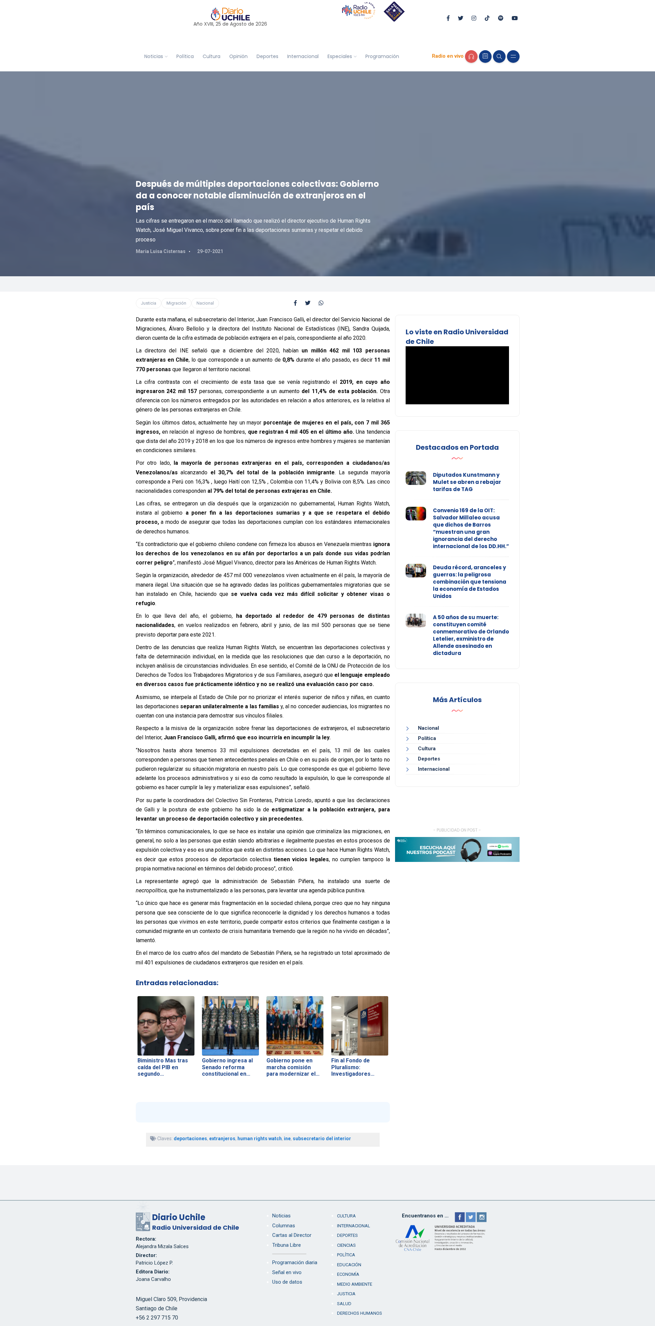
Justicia (148, 303)
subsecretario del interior (322, 1138)
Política (185, 56)
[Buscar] (499, 56)
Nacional (205, 303)
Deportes (267, 56)
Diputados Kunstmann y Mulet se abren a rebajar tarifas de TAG (467, 482)
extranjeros (222, 1138)
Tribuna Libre (286, 1245)
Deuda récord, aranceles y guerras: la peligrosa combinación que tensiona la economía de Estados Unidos (469, 582)
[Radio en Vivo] (471, 56)
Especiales (340, 56)
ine (287, 1138)
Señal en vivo (287, 1272)
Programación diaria (294, 1262)
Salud (344, 1303)
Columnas (283, 1226)
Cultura (211, 56)
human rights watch (259, 1138)
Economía (348, 1274)
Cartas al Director (291, 1235)
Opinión (238, 56)
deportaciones (190, 1138)
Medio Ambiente (354, 1284)
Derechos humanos (359, 1313)
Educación (349, 1264)
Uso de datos (287, 1282)
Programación (382, 56)
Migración (176, 303)
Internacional (303, 56)
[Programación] (485, 56)
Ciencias (346, 1245)
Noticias (153, 56)
